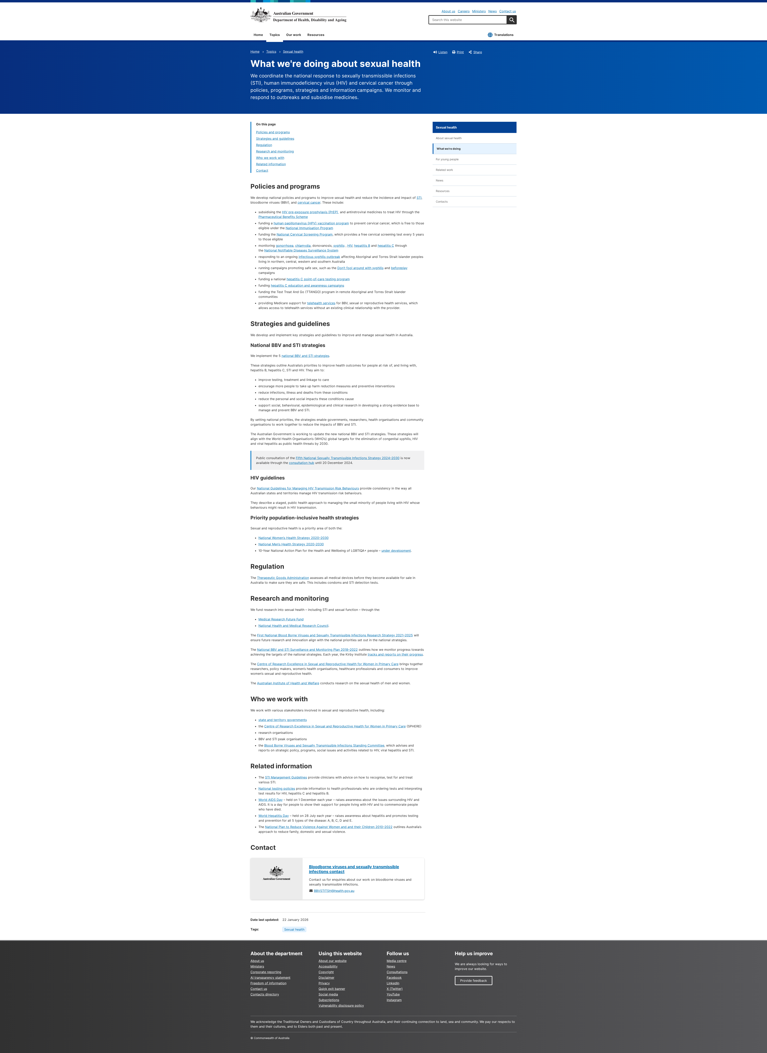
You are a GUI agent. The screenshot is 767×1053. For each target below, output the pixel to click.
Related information (271, 164)
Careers (464, 11)
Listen (442, 52)
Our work (293, 35)
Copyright (326, 972)
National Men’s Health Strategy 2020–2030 (291, 544)
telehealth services (321, 303)
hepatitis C (386, 246)
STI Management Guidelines (286, 777)
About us (448, 11)
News (492, 11)
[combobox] (467, 19)
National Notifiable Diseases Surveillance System (301, 250)
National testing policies (276, 788)
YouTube (393, 994)
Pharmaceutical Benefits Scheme (283, 217)
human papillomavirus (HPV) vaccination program (311, 223)
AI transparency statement (270, 978)
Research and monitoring (275, 151)
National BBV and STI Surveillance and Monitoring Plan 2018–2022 (307, 650)
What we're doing (449, 148)
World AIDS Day (270, 800)
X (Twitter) (395, 989)
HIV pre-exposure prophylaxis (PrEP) (310, 212)
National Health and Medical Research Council (293, 626)
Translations (504, 35)
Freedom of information (268, 983)
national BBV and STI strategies (305, 356)
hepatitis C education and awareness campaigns (307, 285)
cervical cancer (309, 202)
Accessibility (328, 966)
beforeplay (399, 268)
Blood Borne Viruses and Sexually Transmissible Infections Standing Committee (324, 745)
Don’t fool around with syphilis (360, 268)
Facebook (394, 978)
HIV (349, 246)
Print (460, 52)
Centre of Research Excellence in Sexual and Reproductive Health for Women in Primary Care (327, 664)
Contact (262, 170)
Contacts (442, 201)
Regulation (264, 145)
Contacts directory (264, 994)
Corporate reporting (265, 972)
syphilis (339, 246)
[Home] (298, 14)
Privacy (324, 983)
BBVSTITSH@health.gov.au (334, 891)
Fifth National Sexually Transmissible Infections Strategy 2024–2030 (347, 458)
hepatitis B (362, 246)
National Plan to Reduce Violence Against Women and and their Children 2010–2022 (328, 827)
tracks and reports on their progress (395, 654)
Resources (315, 35)
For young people (447, 159)
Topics (274, 35)
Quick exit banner (332, 989)
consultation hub (301, 463)
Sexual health (293, 51)
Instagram (394, 1000)
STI (419, 198)
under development (396, 551)
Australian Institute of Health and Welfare (288, 683)
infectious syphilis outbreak (319, 257)
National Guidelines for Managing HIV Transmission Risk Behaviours (308, 488)
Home (258, 35)
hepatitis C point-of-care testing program (318, 279)
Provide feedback (473, 981)
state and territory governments (282, 720)
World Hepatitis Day (273, 816)
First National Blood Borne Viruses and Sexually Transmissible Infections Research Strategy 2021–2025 (335, 635)
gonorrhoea (284, 246)
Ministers (479, 11)
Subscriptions (329, 1000)
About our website (333, 961)
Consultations (397, 972)
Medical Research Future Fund (281, 619)
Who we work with (270, 158)
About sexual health (449, 138)
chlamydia (303, 246)
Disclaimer (326, 978)
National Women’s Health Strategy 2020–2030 (293, 538)
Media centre (396, 961)
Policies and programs (273, 132)
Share (477, 52)
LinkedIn (393, 983)
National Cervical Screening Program (305, 234)
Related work (444, 169)
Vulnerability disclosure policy (341, 1005)
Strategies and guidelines (275, 139)
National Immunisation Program (309, 228)
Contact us (507, 11)
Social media (328, 994)
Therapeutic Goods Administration (283, 578)
